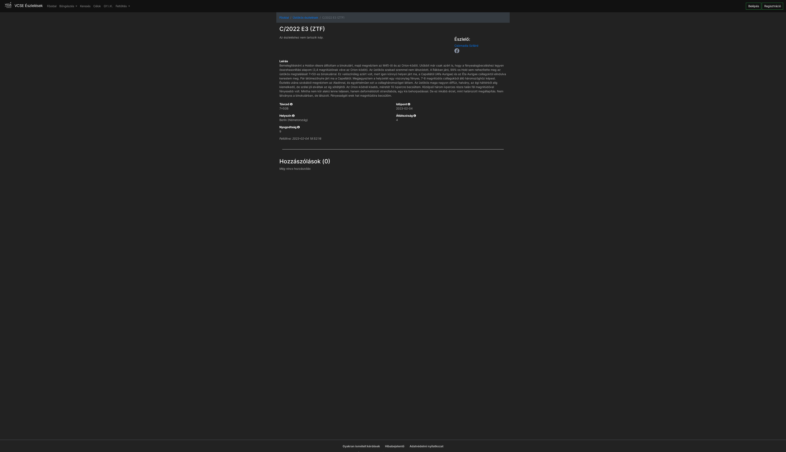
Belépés (753, 6)
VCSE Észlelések (28, 6)
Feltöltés (122, 6)
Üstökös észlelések (305, 17)
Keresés (85, 6)
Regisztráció (772, 6)
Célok (97, 6)
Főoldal (51, 6)
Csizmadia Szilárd (466, 45)
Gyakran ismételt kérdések (361, 446)
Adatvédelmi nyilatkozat (426, 446)
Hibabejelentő (394, 446)
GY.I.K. (108, 6)
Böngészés (67, 6)
